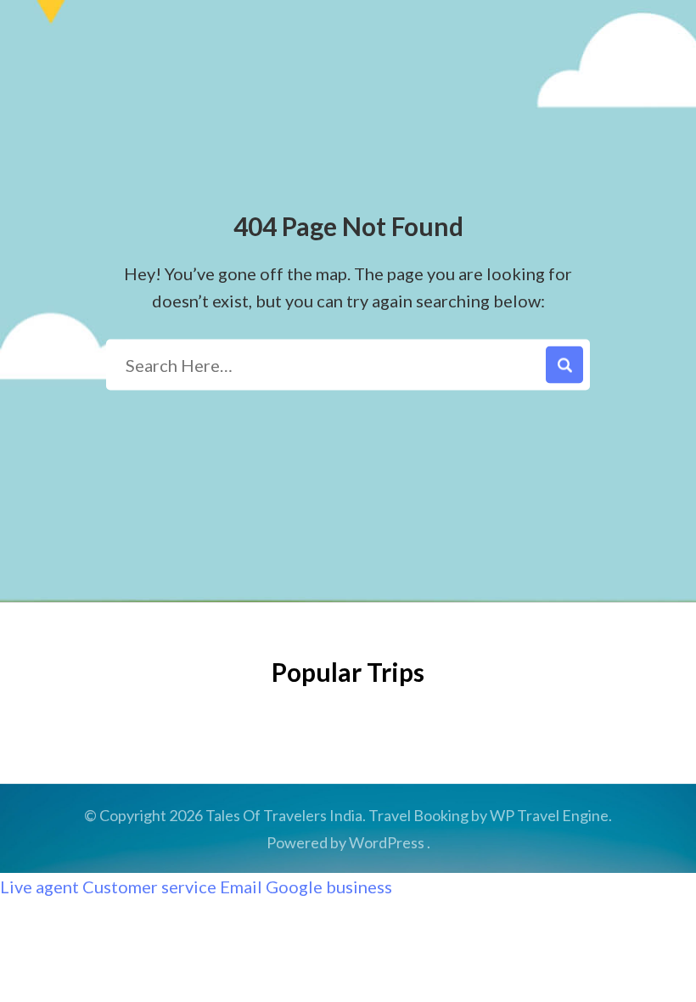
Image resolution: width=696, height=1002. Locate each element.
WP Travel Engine (549, 815)
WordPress (386, 842)
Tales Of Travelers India (283, 815)
